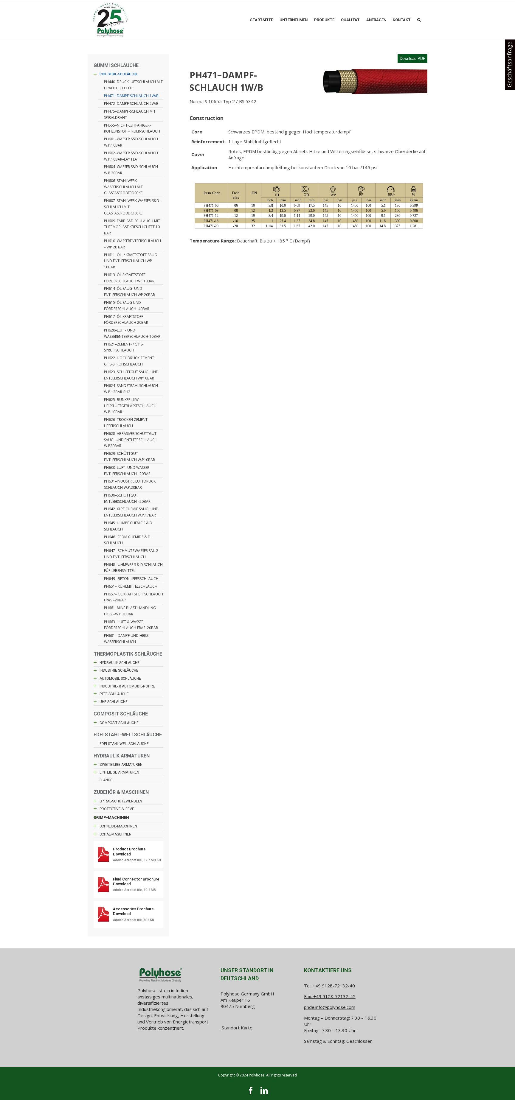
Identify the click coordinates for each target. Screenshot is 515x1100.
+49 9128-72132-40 (334, 986)
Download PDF (412, 58)
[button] (419, 19)
